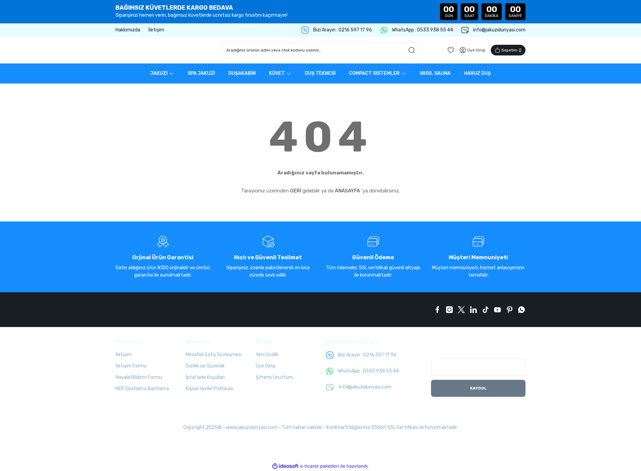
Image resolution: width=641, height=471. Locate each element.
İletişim (124, 354)
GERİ (295, 191)
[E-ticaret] (319, 466)
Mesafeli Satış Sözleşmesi (214, 354)
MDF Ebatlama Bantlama (142, 388)
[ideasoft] (285, 466)
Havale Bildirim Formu (139, 377)
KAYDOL (478, 388)
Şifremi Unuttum (274, 377)
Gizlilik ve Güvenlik (205, 366)
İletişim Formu (131, 366)
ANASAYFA (347, 191)
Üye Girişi (265, 366)
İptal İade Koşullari (205, 377)
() (511, 50)
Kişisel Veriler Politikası (209, 388)
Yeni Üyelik (267, 354)
